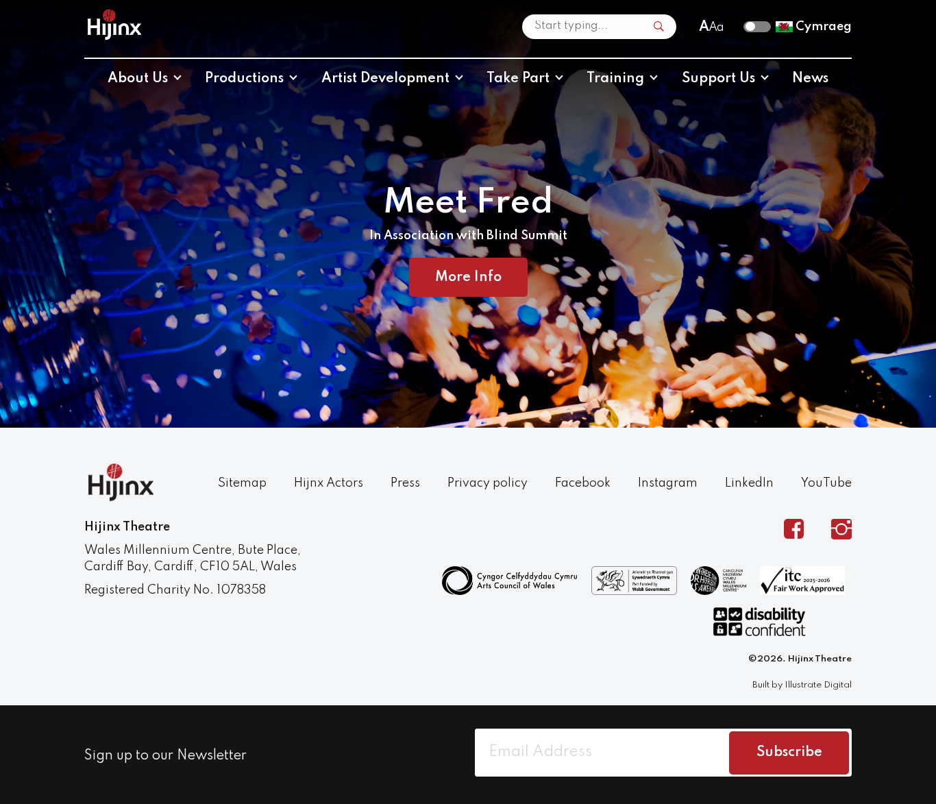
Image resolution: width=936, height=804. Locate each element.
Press (405, 483)
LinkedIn (749, 483)
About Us (138, 79)
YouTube (826, 483)
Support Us (718, 79)
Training (615, 79)
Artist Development (385, 79)
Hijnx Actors (328, 483)
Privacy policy (487, 483)
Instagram (668, 483)
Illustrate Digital (818, 685)
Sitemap (242, 483)
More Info (468, 277)
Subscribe (789, 752)
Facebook (583, 483)
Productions (244, 79)
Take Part (518, 79)
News (810, 79)
